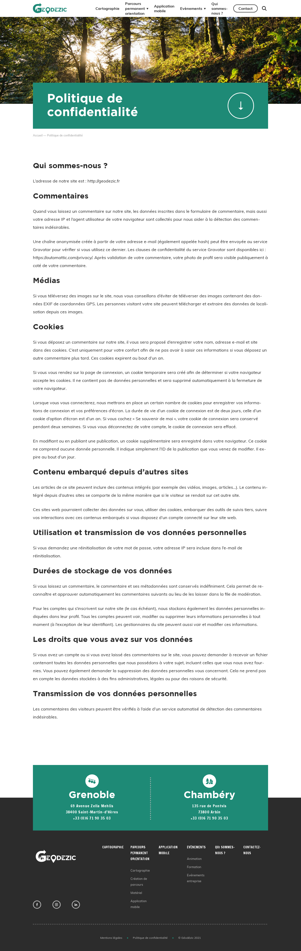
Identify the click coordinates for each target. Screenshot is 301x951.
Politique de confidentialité (150, 937)
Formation (194, 867)
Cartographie (107, 8)
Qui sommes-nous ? (219, 8)
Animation (194, 859)
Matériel (136, 893)
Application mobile (164, 8)
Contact (245, 8)
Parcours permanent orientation (135, 8)
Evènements (191, 8)
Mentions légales (111, 937)
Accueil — (39, 135)
